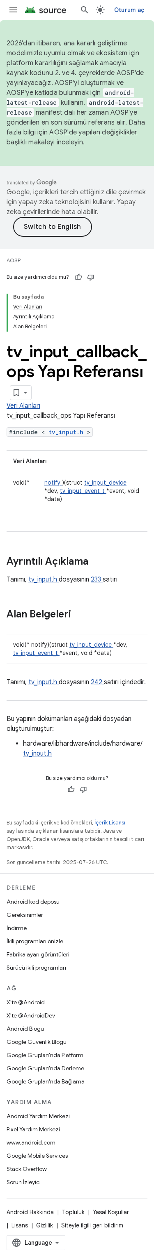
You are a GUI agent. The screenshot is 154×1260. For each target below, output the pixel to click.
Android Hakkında (30, 1212)
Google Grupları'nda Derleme (45, 1068)
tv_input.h (67, 432)
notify (53, 482)
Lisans (19, 1225)
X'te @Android (26, 1002)
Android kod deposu (33, 901)
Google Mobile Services (37, 1155)
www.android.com (31, 1142)
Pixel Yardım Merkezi (33, 1129)
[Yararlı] (78, 277)
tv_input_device (105, 482)
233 (97, 579)
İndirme (17, 928)
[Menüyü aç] (13, 10)
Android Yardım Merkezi (38, 1116)
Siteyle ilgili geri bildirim (92, 1225)
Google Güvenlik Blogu (37, 1042)
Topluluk (73, 1212)
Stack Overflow (27, 1169)
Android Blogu (25, 1028)
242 (97, 682)
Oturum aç (129, 10)
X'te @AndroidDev (31, 1015)
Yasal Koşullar (111, 1212)
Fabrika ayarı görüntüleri (38, 954)
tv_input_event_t (83, 491)
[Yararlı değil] (91, 277)
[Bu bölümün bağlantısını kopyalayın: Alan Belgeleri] (82, 615)
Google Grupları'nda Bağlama (46, 1081)
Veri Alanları (23, 406)
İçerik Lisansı (109, 822)
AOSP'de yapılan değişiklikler (93, 132)
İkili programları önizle (35, 941)
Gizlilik (44, 1225)
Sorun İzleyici (24, 1182)
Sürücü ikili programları (36, 967)
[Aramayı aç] (85, 10)
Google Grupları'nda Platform (45, 1055)
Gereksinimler (25, 915)
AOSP (14, 260)
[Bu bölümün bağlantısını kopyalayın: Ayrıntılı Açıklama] (99, 562)
